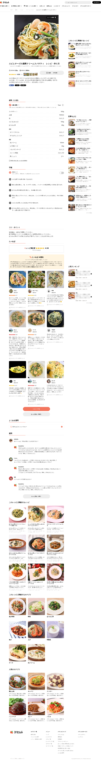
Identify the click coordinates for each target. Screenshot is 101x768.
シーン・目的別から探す (36, 739)
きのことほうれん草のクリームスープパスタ (17, 553)
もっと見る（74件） (36, 414)
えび (29, 639)
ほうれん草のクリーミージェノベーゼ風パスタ (17, 524)
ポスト (18, 85)
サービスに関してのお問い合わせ (65, 750)
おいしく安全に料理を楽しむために (66, 743)
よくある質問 (61, 753)
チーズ (11, 663)
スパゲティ (12, 111)
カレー (30, 716)
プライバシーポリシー (63, 741)
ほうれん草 (12, 125)
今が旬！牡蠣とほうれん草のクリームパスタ (55, 582)
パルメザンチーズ (15, 149)
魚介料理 (11, 616)
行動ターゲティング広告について (65, 746)
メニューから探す (35, 736)
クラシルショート (66, 6)
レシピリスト (49, 736)
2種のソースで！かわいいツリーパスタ (35, 582)
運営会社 (60, 736)
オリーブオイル (14, 132)
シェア (12, 85)
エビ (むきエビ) (13, 122)
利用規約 (60, 739)
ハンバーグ (12, 716)
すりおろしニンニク (16, 135)
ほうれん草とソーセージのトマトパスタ (36, 553)
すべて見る (89, 212)
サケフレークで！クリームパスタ (55, 524)
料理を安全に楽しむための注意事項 (19, 160)
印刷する (23, 85)
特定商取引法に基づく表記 (64, 748)
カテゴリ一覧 (49, 743)
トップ (47, 734)
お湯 (10, 115)
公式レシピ (42, 6)
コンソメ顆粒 (14, 153)
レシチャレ (80, 736)
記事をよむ (49, 6)
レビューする (36, 409)
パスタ (49, 716)
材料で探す (33, 734)
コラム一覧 (48, 739)
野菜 (29, 616)
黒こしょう (13, 156)
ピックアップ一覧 (50, 741)
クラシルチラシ (81, 734)
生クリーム (13, 142)
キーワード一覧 (49, 746)
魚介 (10, 639)
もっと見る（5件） (36, 496)
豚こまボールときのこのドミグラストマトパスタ (55, 553)
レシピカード (57, 6)
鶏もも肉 (11, 691)
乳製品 (49, 639)
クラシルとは (61, 734)
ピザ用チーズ (14, 146)
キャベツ (30, 691)
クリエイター (75, 6)
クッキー (49, 691)
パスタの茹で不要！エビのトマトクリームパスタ (17, 582)
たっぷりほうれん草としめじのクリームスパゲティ (36, 524)
